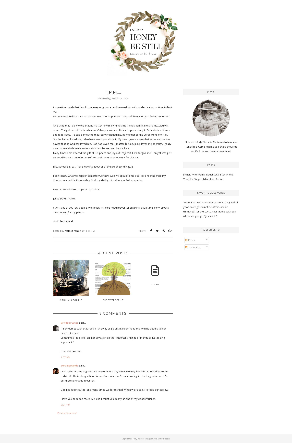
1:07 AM (65, 357)
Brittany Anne (69, 322)
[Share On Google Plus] (170, 231)
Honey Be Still (137, 438)
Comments (194, 247)
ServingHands (69, 365)
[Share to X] (157, 231)
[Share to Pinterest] (163, 231)
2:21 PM (65, 404)
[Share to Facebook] (151, 231)
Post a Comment (67, 413)
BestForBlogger (163, 438)
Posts (191, 240)
